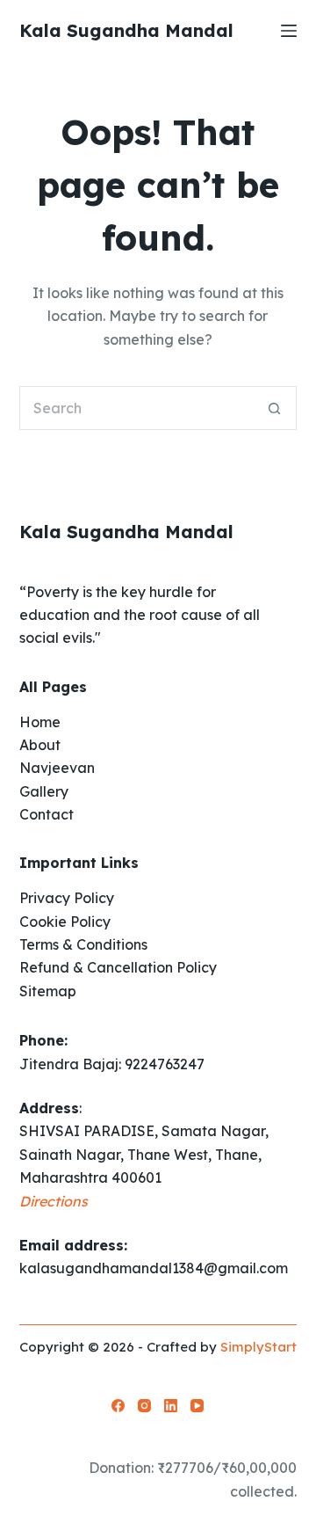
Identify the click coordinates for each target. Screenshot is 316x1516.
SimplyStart (258, 1346)
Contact (46, 814)
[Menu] (289, 31)
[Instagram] (144, 1405)
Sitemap (47, 991)
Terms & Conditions (83, 944)
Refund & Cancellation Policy (118, 967)
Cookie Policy (65, 921)
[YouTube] (197, 1405)
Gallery (43, 791)
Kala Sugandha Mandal (126, 30)
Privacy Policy (66, 898)
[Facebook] (118, 1405)
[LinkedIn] (170, 1405)
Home (40, 722)
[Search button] (275, 408)
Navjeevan (57, 767)
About (40, 745)
